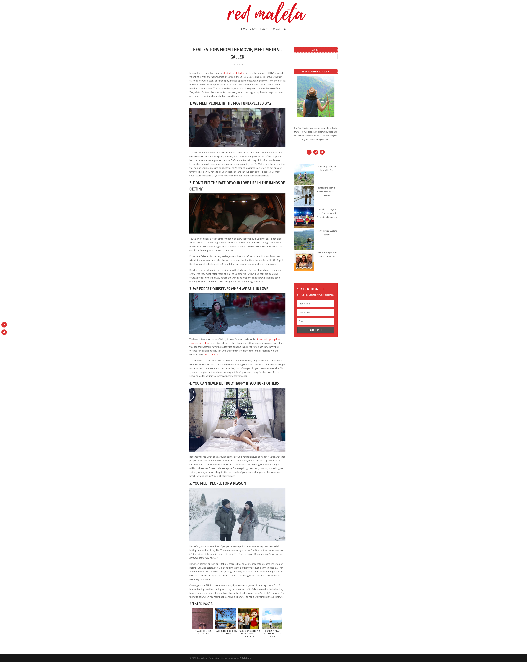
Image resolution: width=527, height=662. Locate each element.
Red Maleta (303, 128)
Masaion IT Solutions (241, 658)
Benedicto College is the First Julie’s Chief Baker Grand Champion (327, 213)
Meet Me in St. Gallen (233, 73)
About (253, 29)
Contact (275, 29)
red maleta (310, 139)
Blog (262, 29)
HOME (244, 29)
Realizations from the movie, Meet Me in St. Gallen (327, 191)
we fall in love (211, 354)
